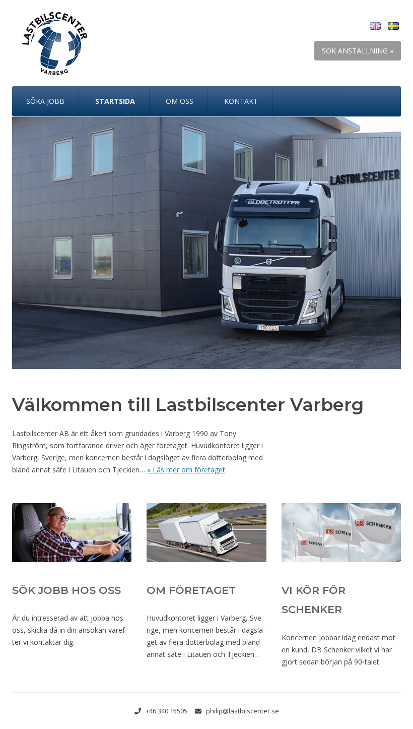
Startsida (115, 101)
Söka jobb (45, 101)
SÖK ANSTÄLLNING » (357, 50)
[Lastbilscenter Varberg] (49, 49)
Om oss (179, 101)
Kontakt (241, 101)
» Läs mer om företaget (186, 469)
